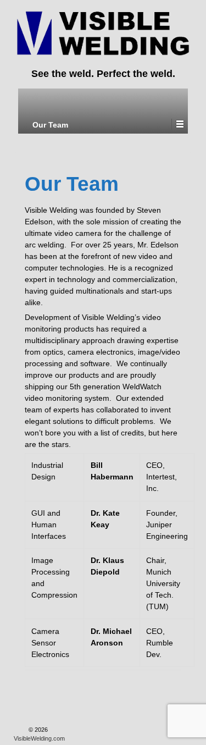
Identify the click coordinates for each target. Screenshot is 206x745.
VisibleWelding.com (39, 738)
